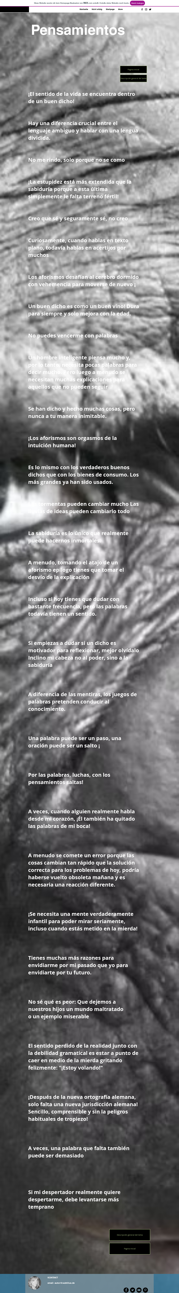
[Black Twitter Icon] (150, 9)
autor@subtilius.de (65, 1283)
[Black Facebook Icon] (142, 9)
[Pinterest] (145, 1290)
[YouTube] (139, 1290)
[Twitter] (132, 1290)
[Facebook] (126, 1290)
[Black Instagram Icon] (146, 9)
